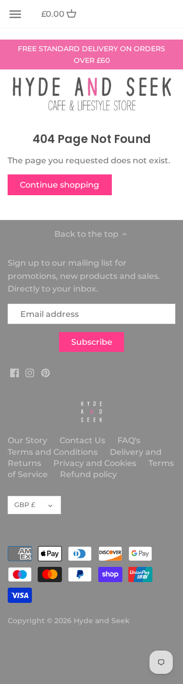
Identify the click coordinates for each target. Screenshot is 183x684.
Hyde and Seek (102, 620)
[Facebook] (14, 372)
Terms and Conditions (54, 452)
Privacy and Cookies (94, 463)
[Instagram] (29, 372)
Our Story (27, 440)
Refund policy (88, 474)
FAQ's (128, 440)
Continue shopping (59, 185)
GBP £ (24, 504)
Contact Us (82, 440)
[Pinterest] (45, 372)
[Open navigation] (15, 14)
